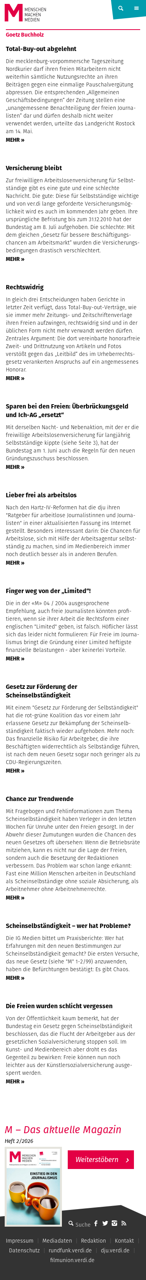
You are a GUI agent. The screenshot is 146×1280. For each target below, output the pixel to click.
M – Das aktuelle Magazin (63, 1129)
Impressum (19, 1241)
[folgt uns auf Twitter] (105, 1223)
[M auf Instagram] (114, 1223)
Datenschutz (24, 1250)
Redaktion (93, 1241)
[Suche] (71, 1223)
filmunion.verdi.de (72, 1260)
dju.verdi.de (115, 1250)
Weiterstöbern (97, 1159)
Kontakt (124, 1241)
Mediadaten (57, 1241)
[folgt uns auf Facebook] (95, 1223)
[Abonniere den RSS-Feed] (123, 1223)
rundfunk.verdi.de (70, 1250)
